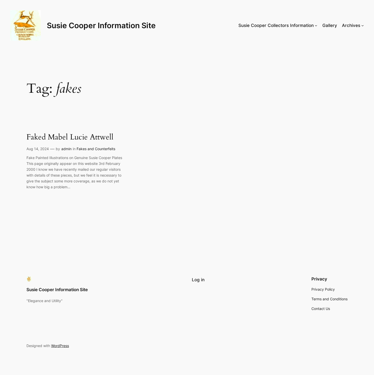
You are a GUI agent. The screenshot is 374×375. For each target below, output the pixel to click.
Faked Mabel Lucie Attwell (69, 137)
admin (66, 149)
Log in (198, 279)
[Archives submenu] (362, 25)
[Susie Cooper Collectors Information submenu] (316, 25)
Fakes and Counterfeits (96, 149)
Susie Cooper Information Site (101, 25)
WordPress (60, 345)
